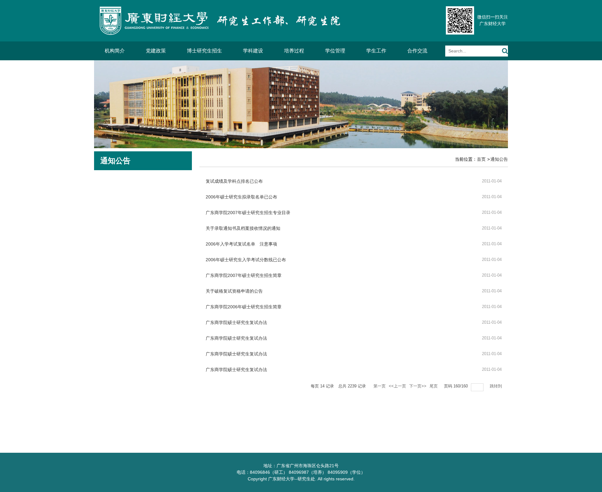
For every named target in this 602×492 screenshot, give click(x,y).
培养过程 (294, 50)
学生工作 (376, 50)
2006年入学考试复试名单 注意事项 (241, 243)
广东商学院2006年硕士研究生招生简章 (244, 306)
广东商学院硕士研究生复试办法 (236, 322)
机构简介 (115, 50)
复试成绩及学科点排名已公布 (234, 181)
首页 (481, 159)
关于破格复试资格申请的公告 (234, 291)
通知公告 (499, 159)
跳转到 (496, 386)
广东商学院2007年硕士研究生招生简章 (244, 275)
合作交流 (417, 50)
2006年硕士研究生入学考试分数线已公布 (246, 259)
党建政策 (156, 50)
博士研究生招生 (204, 50)
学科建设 (253, 50)
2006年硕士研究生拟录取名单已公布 (241, 196)
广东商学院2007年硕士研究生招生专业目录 (248, 212)
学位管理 (335, 50)
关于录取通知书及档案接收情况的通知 (243, 228)
